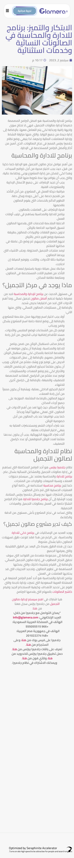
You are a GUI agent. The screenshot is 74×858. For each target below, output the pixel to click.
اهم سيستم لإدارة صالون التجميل (36, 601)
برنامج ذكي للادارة (23, 532)
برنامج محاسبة (52, 485)
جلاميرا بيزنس (57, 467)
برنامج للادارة (64, 476)
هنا (35, 608)
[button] (9, 11)
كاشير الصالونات (62, 591)
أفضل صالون (39, 298)
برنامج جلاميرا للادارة (35, 499)
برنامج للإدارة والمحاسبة (28, 294)
